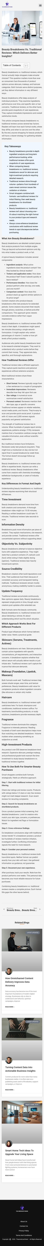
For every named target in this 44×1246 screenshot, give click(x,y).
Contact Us (24, 1226)
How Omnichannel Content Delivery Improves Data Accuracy (19, 982)
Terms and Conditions (24, 1235)
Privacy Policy (24, 1231)
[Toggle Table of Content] (24, 66)
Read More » (9, 1007)
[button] (40, 5)
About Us (23, 1221)
